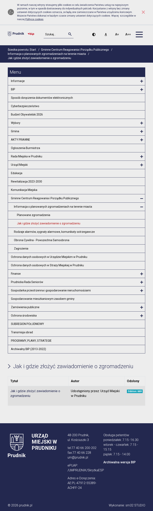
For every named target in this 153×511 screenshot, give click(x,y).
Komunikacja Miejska (24, 189)
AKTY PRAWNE (20, 139)
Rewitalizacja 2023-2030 (26, 181)
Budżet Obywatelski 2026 (27, 114)
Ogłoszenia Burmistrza (25, 148)
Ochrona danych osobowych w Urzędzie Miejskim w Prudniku (49, 256)
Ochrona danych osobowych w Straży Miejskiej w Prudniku (47, 265)
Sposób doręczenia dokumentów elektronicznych (42, 97)
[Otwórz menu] (141, 81)
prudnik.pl (25, 505)
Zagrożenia (21, 248)
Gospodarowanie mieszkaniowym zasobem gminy (43, 298)
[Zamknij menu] (141, 198)
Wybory (15, 122)
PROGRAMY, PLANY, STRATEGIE (31, 340)
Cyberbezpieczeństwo (25, 106)
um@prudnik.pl (78, 457)
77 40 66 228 (82, 453)
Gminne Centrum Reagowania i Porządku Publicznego (45, 198)
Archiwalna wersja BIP (119, 462)
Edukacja (16, 173)
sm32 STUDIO (135, 505)
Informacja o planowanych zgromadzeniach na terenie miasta (53, 206)
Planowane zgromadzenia (33, 215)
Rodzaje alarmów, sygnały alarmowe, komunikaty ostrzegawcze (54, 231)
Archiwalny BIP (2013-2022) (28, 349)
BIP (13, 89)
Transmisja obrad (22, 332)
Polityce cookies (34, 19)
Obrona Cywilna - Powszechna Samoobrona (41, 240)
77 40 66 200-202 (84, 448)
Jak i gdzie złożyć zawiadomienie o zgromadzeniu (48, 223)
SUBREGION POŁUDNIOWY (27, 324)
